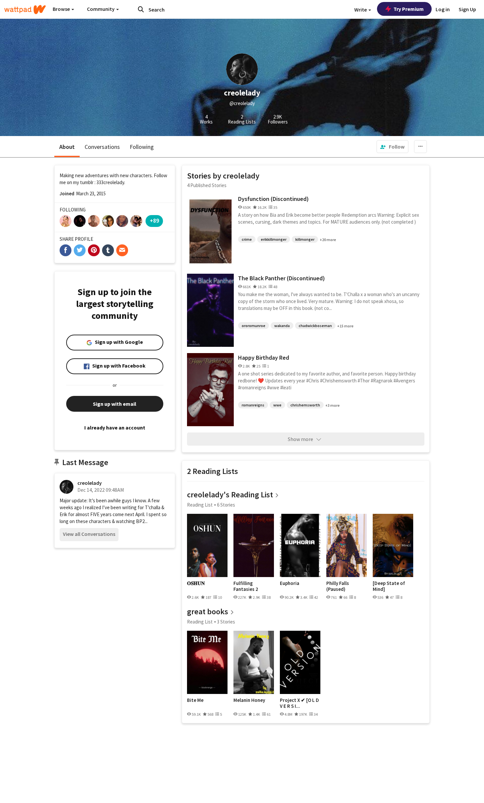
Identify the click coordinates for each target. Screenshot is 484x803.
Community (101, 9)
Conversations (102, 147)
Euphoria (289, 583)
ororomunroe (253, 325)
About (67, 147)
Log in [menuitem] (443, 9)
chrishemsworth (305, 404)
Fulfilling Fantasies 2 (245, 586)
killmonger (304, 239)
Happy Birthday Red (263, 357)
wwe (277, 404)
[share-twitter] (80, 250)
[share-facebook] (65, 250)
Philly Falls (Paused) (337, 586)
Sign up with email (114, 404)
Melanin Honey (249, 700)
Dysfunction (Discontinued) (273, 199)
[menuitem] (392, 146)
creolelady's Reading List (230, 494)
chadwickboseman (315, 325)
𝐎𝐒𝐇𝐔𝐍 (196, 583)
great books (207, 611)
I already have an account (114, 427)
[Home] (25, 9)
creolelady (89, 483)
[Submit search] (141, 9)
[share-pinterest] (94, 250)
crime (247, 239)
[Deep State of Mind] (389, 586)
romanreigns (253, 404)
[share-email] (122, 250)
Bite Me (195, 700)
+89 (154, 220)
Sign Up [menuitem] (467, 9)
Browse (62, 9)
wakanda (282, 325)
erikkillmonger (273, 239)
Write (361, 9)
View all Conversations (89, 534)
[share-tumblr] (108, 250)
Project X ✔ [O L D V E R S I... (299, 703)
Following (142, 147)
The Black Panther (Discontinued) (281, 278)
